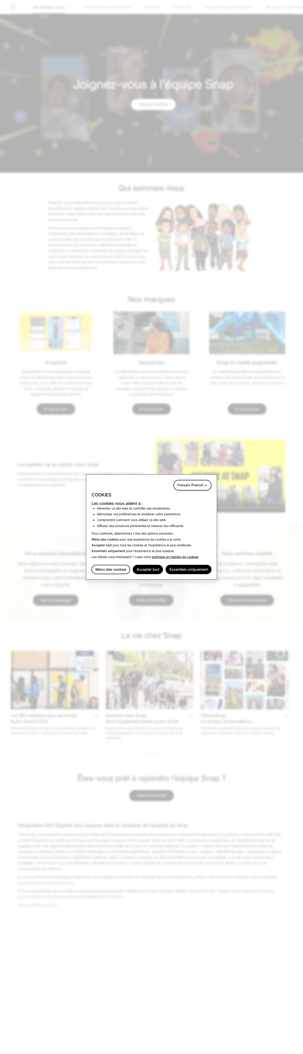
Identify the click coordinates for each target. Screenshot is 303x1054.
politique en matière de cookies (175, 557)
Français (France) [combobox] (190, 485)
